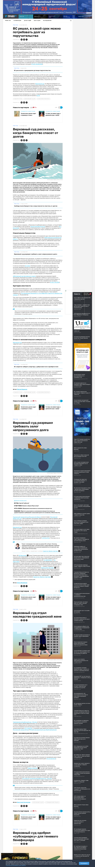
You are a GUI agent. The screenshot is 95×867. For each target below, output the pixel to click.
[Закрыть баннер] (28, 854)
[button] (22, 40)
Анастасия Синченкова (23, 802)
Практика (16, 68)
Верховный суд (39, 83)
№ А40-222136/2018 (36, 64)
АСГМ (38, 95)
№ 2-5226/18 (28, 728)
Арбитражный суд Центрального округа (24, 276)
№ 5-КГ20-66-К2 (51, 758)
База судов (37, 20)
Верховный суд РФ (30, 98)
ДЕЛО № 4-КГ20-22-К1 (20, 500)
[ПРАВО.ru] (10, 16)
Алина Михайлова (22, 582)
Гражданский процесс (53, 802)
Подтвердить (84, 863)
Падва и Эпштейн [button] (32, 768)
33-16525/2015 (48, 560)
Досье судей (27, 20)
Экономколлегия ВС (44, 98)
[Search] (71, 20)
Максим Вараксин (22, 389)
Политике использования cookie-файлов (16, 865)
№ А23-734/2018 (54, 282)
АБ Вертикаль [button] (22, 555)
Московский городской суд (21, 729)
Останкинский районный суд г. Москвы (40, 778)
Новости (77, 294)
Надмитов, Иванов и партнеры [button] (50, 551)
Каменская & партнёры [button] (47, 567)
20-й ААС (27, 266)
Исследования (47, 20)
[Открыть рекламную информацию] (89, 370)
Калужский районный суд (37, 226)
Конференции (17, 20)
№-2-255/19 (25, 778)
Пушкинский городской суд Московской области (27, 517)
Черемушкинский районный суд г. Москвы (25, 722)
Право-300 (8, 20)
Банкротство (18, 98)
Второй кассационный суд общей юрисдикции (43, 729)
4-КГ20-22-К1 (45, 538)
